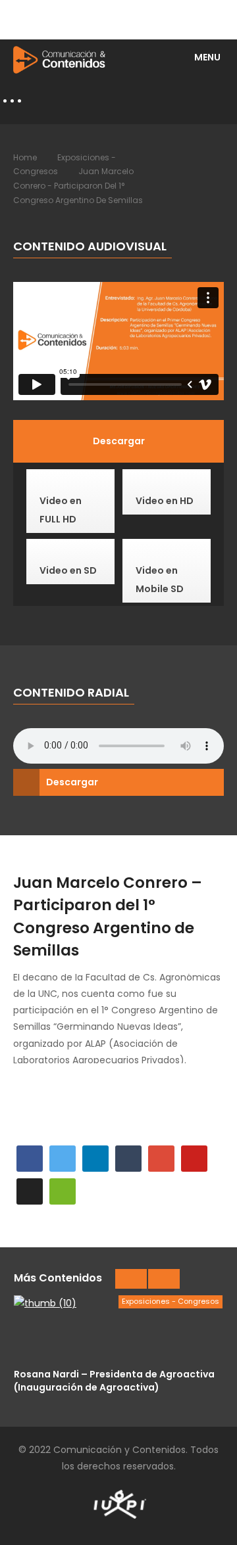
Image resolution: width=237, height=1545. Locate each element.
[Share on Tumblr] (128, 1158)
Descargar (72, 782)
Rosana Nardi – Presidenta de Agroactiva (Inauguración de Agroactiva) (114, 1380)
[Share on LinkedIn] (95, 1158)
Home (25, 157)
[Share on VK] (29, 1191)
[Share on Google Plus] (161, 1158)
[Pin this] (194, 1158)
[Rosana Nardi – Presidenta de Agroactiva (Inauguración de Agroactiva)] (118, 1328)
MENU (207, 57)
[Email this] (62, 1191)
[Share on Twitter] (62, 1158)
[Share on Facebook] (29, 1158)
